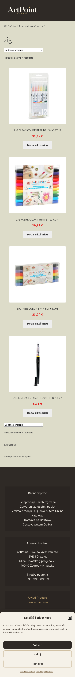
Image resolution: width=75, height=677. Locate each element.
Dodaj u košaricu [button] (37, 145)
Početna (12, 26)
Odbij (37, 654)
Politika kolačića (27, 671)
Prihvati (37, 645)
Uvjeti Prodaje (37, 597)
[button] (70, 617)
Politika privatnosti (44, 671)
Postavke (37, 663)
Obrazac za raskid (37, 602)
